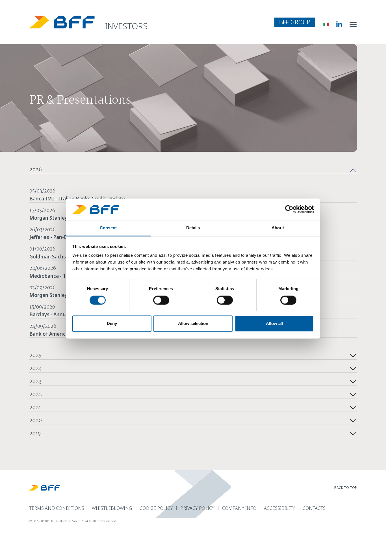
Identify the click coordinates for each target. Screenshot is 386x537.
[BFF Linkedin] (335, 24)
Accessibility (279, 508)
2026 (35, 170)
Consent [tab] (108, 228)
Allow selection (193, 323)
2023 (35, 382)
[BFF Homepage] (62, 22)
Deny (112, 323)
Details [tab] (193, 228)
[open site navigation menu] (353, 24)
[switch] (161, 300)
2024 (35, 369)
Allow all (274, 323)
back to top (345, 487)
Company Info (239, 508)
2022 (35, 395)
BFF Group (294, 22)
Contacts (314, 508)
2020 (35, 421)
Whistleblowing (112, 508)
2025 (35, 356)
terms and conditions (56, 508)
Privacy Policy (197, 508)
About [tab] (278, 228)
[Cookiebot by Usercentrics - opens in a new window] (289, 209)
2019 (35, 434)
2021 (35, 408)
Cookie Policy (156, 508)
